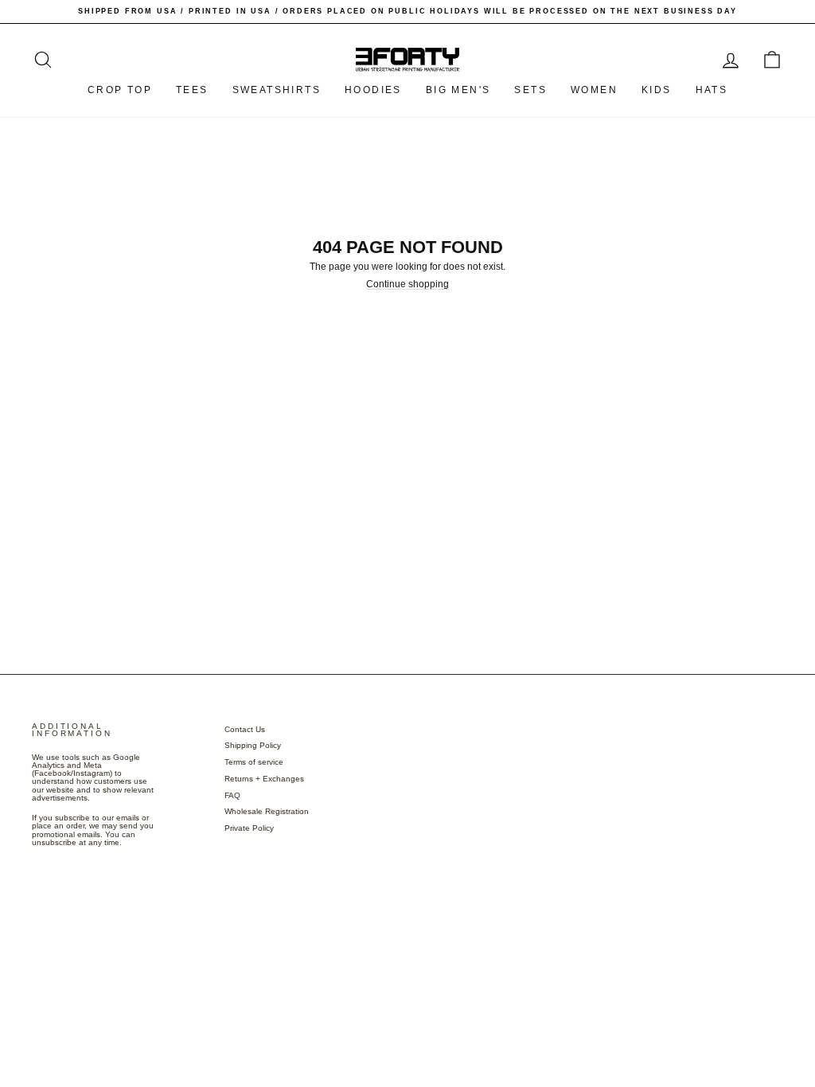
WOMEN (594, 89)
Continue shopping (407, 284)
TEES (192, 89)
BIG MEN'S (458, 89)
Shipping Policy (252, 745)
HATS (712, 89)
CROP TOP (120, 89)
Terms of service (253, 762)
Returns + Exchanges (264, 778)
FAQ (232, 795)
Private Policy (249, 828)
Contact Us (244, 729)
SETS (530, 89)
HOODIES (373, 89)
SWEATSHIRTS (276, 89)
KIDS (656, 89)
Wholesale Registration (266, 811)
